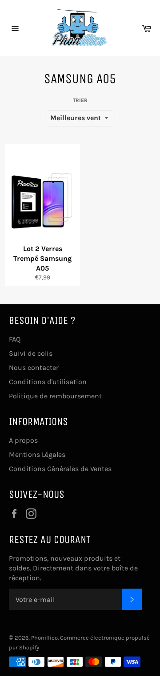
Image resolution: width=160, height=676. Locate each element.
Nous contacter (34, 367)
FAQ (14, 339)
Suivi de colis (30, 353)
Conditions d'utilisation (48, 381)
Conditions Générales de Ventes (60, 468)
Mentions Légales (37, 454)
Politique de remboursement (55, 396)
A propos (23, 440)
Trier (80, 100)
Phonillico (44, 637)
